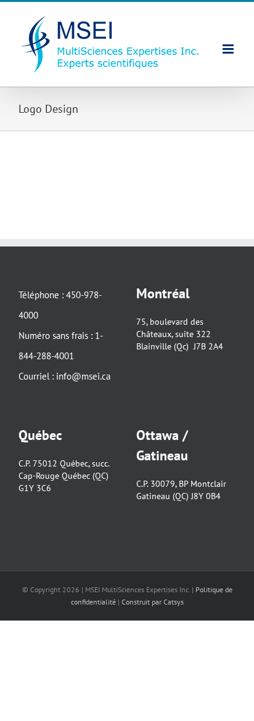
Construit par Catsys (152, 601)
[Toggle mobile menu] (229, 49)
